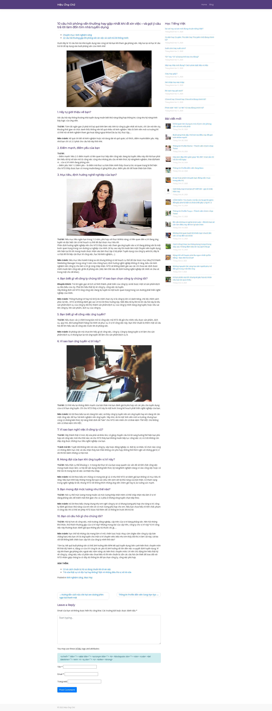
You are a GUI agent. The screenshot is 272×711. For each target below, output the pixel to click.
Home (204, 4)
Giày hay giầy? (171, 74)
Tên (60, 666)
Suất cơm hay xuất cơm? (175, 48)
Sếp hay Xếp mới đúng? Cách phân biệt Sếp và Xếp (186, 65)
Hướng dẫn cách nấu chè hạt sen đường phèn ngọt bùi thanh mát (81, 596)
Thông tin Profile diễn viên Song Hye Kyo (137, 594)
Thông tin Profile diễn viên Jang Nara (188, 168)
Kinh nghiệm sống (75, 577)
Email (60, 674)
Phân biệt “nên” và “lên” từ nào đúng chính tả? (184, 108)
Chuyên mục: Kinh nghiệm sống (77, 35)
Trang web (62, 681)
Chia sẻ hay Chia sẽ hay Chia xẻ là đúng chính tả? (185, 99)
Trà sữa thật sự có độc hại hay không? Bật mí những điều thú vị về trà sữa (97, 572)
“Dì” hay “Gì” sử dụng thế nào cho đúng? (182, 57)
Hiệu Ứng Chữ (66, 4)
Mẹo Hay (88, 577)
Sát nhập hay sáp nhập (174, 82)
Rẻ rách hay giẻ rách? (174, 91)
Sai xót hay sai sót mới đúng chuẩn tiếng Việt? (184, 29)
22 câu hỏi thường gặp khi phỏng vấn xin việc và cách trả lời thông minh (95, 38)
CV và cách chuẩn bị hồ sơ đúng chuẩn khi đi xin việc (87, 569)
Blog (211, 4)
